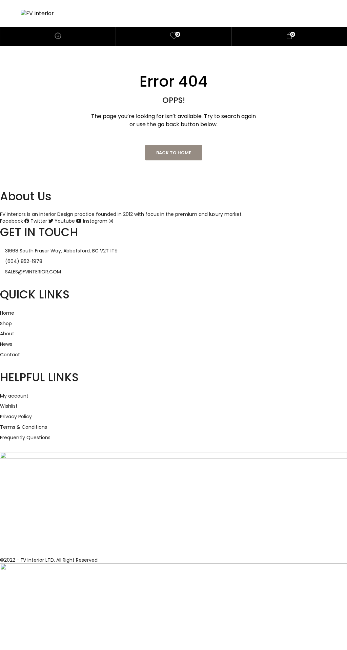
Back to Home (173, 153)
